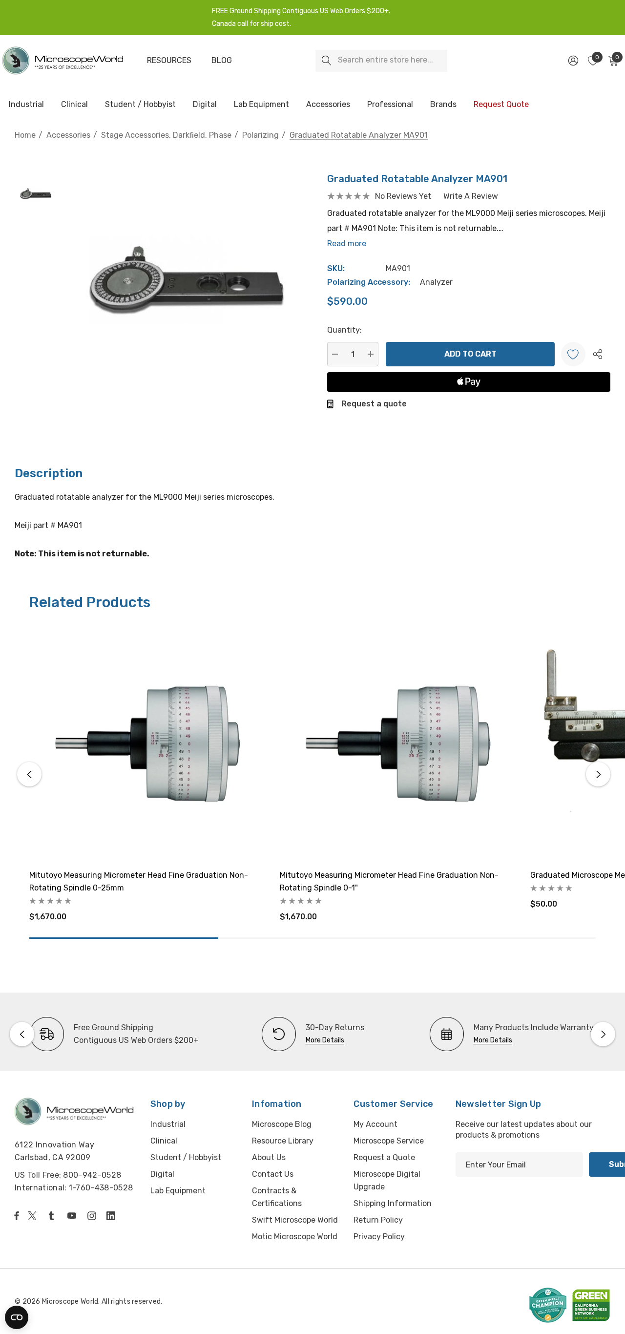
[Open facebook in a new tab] (16, 1216)
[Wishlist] (573, 354)
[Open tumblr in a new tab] (53, 1216)
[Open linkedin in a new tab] (113, 1216)
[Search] (326, 61)
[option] (114, 1034)
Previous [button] (29, 774)
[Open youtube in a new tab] (74, 1216)
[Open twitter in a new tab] (34, 1216)
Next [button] (598, 774)
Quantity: (344, 330)
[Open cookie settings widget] (16, 1317)
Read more (346, 243)
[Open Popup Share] (597, 354)
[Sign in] (572, 60)
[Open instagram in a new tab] (93, 1216)
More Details (325, 1040)
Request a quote (374, 403)
